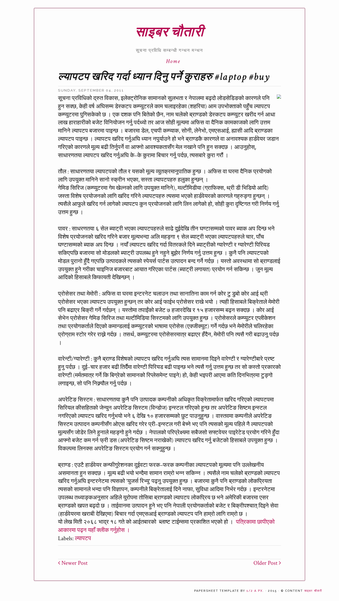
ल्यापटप (83, 538)
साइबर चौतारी (169, 32)
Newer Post (74, 563)
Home (173, 61)
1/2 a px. (255, 591)
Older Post (266, 563)
